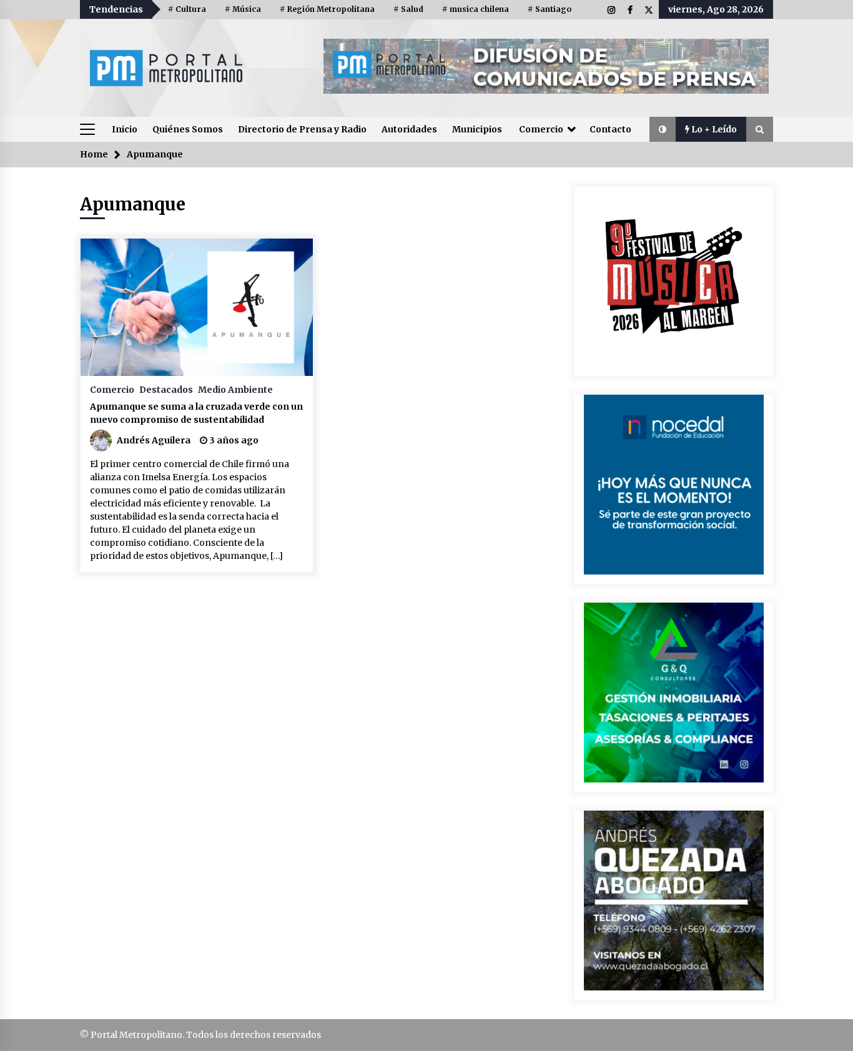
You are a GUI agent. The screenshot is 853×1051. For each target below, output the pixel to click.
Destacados (166, 389)
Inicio (124, 129)
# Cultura (187, 9)
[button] (662, 129)
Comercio (541, 129)
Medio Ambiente (235, 389)
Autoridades (409, 129)
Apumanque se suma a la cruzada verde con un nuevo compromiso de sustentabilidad (196, 413)
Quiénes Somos (187, 129)
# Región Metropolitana (327, 9)
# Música (243, 9)
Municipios (477, 129)
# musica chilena (475, 9)
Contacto (610, 129)
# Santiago (549, 9)
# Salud (408, 9)
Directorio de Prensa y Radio (302, 129)
